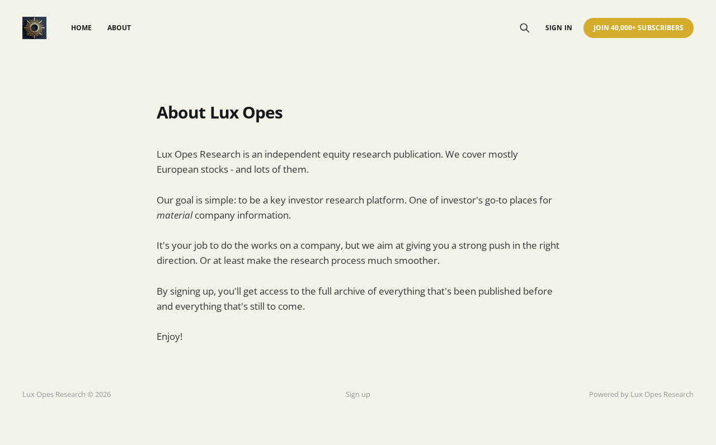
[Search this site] (524, 28)
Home (81, 27)
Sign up (358, 394)
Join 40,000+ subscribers (638, 27)
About (119, 27)
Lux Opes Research (662, 394)
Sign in (558, 27)
